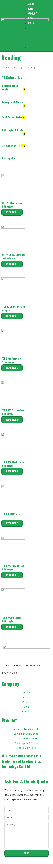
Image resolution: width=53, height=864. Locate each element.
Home (30, 8)
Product (32, 13)
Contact (32, 23)
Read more (12, 212)
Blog (30, 18)
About (30, 28)
